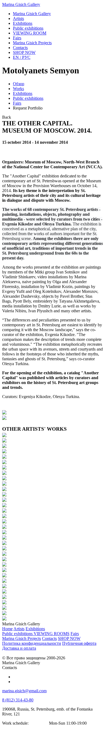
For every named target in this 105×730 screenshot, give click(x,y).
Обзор (18, 83)
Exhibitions (22, 93)
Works (18, 88)
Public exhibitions (28, 98)
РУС (21, 57)
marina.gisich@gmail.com (24, 690)
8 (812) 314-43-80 (17, 700)
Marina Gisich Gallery (21, 4)
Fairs (17, 103)
